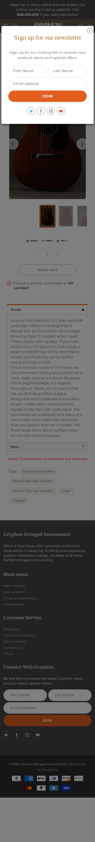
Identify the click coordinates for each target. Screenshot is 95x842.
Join (47, 96)
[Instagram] (51, 111)
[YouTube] (61, 111)
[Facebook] (41, 111)
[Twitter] (31, 111)
